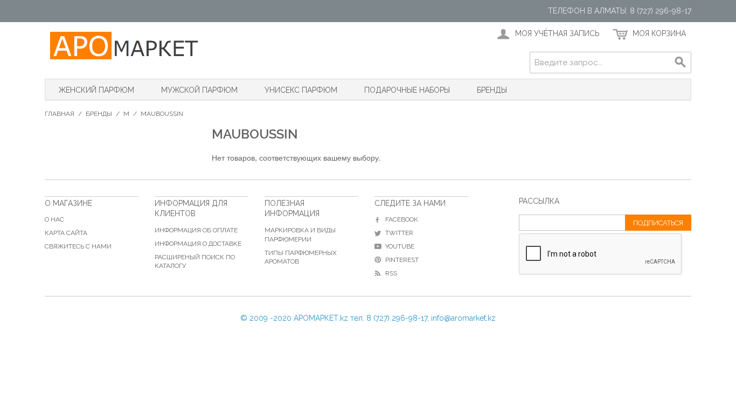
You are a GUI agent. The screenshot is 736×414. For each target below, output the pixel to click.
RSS (391, 273)
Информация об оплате (196, 230)
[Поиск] (680, 62)
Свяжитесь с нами (78, 246)
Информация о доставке (198, 243)
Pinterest (402, 260)
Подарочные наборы (407, 90)
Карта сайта (66, 233)
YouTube (399, 246)
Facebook (401, 219)
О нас (54, 219)
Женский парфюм (96, 90)
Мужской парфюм (199, 90)
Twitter (399, 233)
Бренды (492, 90)
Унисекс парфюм (301, 90)
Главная (59, 114)
